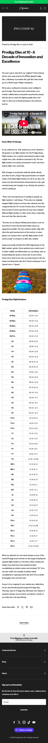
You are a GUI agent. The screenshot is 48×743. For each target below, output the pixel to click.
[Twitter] (19, 722)
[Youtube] (33, 722)
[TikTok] (28, 722)
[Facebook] (14, 722)
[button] (3, 8)
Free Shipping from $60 (24, 2)
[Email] (31, 607)
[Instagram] (24, 722)
